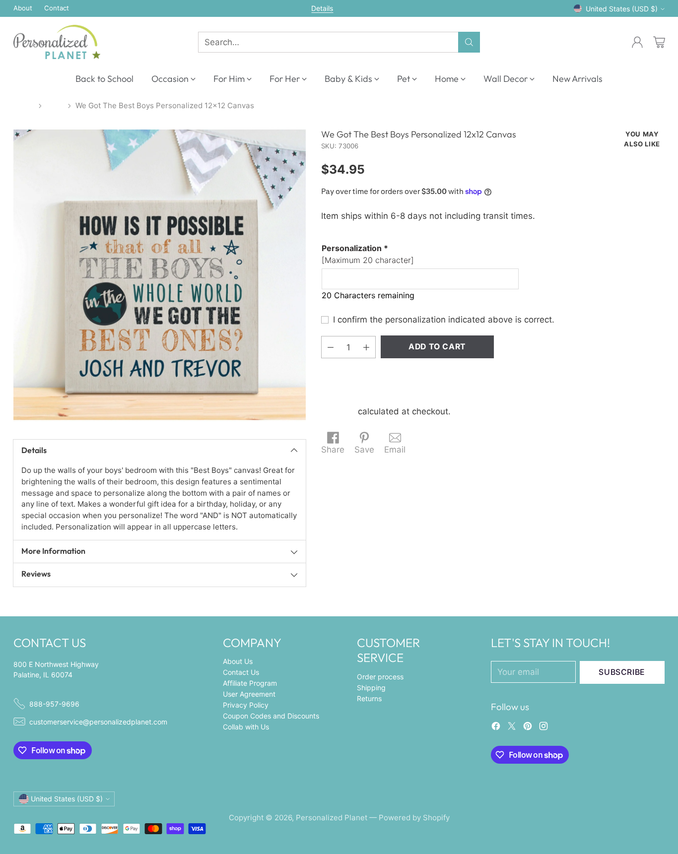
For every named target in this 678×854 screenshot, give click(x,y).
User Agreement (249, 694)
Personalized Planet (331, 817)
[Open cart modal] (659, 42)
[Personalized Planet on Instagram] (543, 728)
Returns (369, 698)
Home (23, 105)
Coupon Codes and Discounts (271, 716)
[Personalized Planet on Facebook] (496, 728)
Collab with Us (246, 727)
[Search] (469, 42)
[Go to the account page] (637, 42)
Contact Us (241, 672)
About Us (238, 661)
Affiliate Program (250, 683)
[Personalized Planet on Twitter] (512, 728)
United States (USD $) (622, 8)
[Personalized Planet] (56, 42)
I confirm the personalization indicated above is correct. (443, 320)
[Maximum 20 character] (368, 254)
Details (322, 8)
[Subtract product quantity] (330, 347)
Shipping (338, 411)
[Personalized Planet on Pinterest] (528, 728)
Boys (55, 105)
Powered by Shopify (414, 817)
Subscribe (622, 672)
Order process (380, 676)
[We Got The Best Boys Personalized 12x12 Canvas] (159, 276)
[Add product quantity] (366, 347)
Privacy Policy (246, 705)
